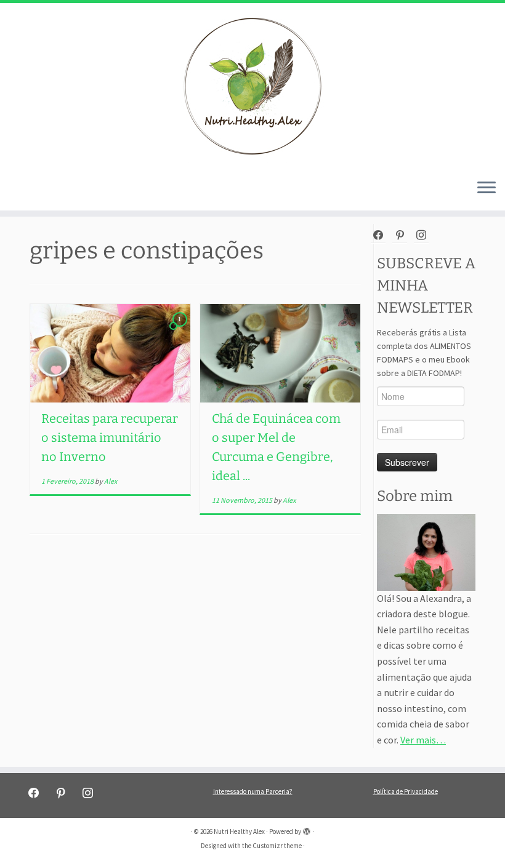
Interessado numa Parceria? (253, 791)
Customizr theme (277, 845)
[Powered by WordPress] (306, 829)
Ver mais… (423, 740)
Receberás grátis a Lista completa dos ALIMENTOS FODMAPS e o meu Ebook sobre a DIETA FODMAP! (424, 352)
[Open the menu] (486, 188)
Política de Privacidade (405, 791)
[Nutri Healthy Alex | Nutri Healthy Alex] (252, 86)
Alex (110, 481)
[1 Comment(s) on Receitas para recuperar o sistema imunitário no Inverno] (181, 330)
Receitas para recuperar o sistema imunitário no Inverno (109, 437)
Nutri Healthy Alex (239, 831)
